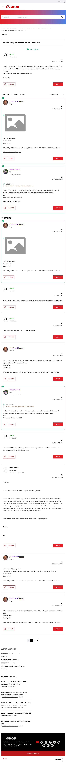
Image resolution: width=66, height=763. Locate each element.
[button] (57, 367)
